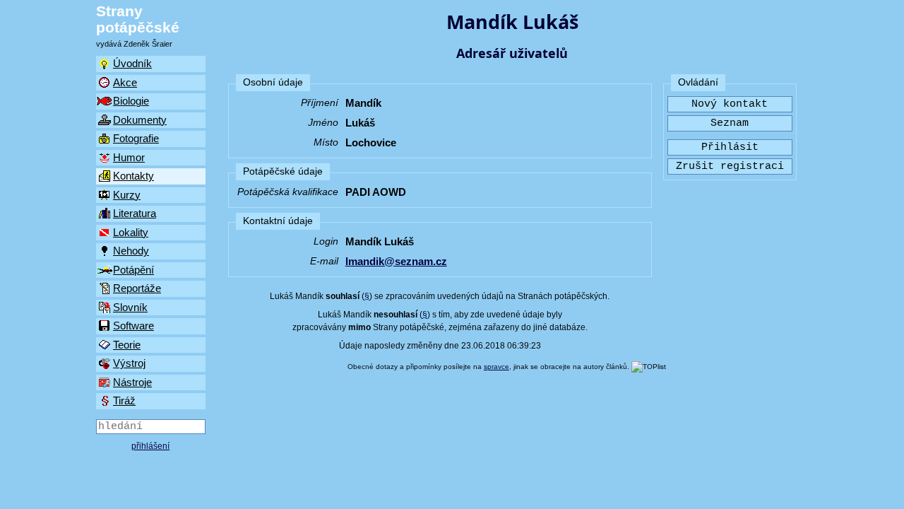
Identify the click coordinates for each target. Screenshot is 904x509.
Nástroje (132, 382)
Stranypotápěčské (137, 19)
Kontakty (133, 176)
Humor (129, 157)
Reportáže (137, 288)
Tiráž (124, 400)
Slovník (130, 307)
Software (133, 326)
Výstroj (129, 363)
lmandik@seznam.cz (396, 261)
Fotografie (136, 138)
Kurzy (127, 195)
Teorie (127, 345)
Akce (125, 82)
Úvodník (132, 63)
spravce (496, 366)
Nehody (131, 251)
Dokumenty (140, 120)
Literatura (134, 213)
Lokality (130, 232)
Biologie (131, 101)
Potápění (133, 270)
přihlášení (150, 446)
